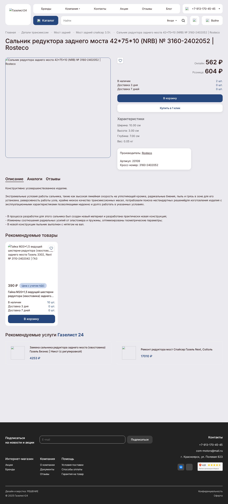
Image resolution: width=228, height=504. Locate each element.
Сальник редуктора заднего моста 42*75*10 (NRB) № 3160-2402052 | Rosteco (168, 32)
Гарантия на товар (73, 474)
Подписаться (140, 439)
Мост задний (62, 32)
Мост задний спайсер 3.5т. (93, 32)
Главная (10, 32)
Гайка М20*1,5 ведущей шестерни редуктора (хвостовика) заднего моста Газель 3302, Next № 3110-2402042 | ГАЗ (30, 294)
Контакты (100, 8)
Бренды (46, 8)
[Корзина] (194, 20)
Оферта (218, 495)
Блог (169, 8)
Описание (14, 179)
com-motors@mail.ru (209, 450)
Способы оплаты (72, 469)
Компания (71, 8)
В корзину (170, 98)
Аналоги (34, 179)
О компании (47, 464)
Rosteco (147, 153)
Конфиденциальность (210, 491)
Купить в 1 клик (170, 108)
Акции (124, 8)
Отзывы (147, 8)
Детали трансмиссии (34, 32)
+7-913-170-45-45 (203, 8)
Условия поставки (72, 464)
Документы (47, 469)
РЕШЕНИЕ (32, 491)
